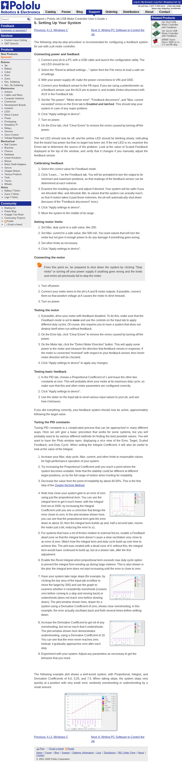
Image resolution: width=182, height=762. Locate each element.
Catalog (50, 11)
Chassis (8, 151)
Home (39, 752)
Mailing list (9, 208)
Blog (56, 752)
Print (42, 748)
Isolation (8, 108)
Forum (48, 752)
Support (39, 18)
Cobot (7, 72)
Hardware (9, 154)
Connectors (10, 101)
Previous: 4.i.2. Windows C (51, 30)
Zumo (7, 78)
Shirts (4, 187)
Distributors (110, 752)
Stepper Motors (12, 171)
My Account (146, 2)
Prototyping (10, 121)
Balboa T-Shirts (12, 190)
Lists (98, 752)
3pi (5, 65)
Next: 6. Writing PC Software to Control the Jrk (117, 32)
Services (7, 35)
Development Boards (15, 105)
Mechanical (8, 141)
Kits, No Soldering (13, 85)
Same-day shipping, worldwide (166, 8)
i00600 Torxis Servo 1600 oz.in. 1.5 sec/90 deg (171, 42)
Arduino (8, 91)
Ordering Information (83, 752)
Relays (8, 128)
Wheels (8, 184)
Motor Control (11, 114)
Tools (7, 177)
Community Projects (14, 218)
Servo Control (11, 134)
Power (7, 118)
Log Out (158, 2)
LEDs (7, 111)
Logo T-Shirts (11, 197)
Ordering (111, 11)
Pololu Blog (10, 211)
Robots (5, 62)
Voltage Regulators (14, 138)
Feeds (71, 748)
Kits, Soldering (12, 82)
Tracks (8, 181)
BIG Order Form (126, 752)
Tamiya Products (13, 174)
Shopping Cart (171, 2)
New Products (9, 54)
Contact (40, 755)
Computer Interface (14, 98)
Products (7, 49)
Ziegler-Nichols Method (69, 485)
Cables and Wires (13, 95)
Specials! (6, 57)
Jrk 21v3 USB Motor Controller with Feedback (170, 24)
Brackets (9, 147)
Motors (8, 161)
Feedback (7, 25)
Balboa (8, 68)
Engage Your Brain (14, 214)
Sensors (8, 131)
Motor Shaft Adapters (15, 164)
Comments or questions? (14, 30)
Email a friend (56, 748)
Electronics (8, 88)
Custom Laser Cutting (15, 40)
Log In (137, 2)
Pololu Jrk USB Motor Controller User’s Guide (76, 18)
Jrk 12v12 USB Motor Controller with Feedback (170, 33)
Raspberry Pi (11, 124)
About (141, 752)
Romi (7, 75)
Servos (8, 167)
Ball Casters (10, 144)
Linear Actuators (12, 157)
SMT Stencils (11, 43)
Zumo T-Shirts (11, 194)
